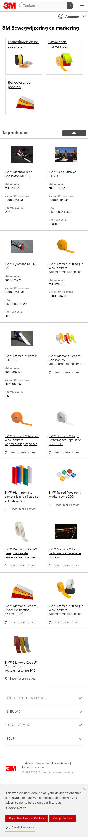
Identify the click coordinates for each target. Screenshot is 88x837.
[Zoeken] (70, 5)
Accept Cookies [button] (62, 818)
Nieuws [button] (13, 712)
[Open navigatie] (82, 6)
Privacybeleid (60, 763)
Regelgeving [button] (19, 725)
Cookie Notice (16, 808)
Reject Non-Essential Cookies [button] (26, 818)
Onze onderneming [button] (26, 698)
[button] (20, 828)
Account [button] (72, 17)
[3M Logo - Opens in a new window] (9, 5)
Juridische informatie (35, 763)
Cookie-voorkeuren (34, 767)
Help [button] (10, 738)
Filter (74, 133)
